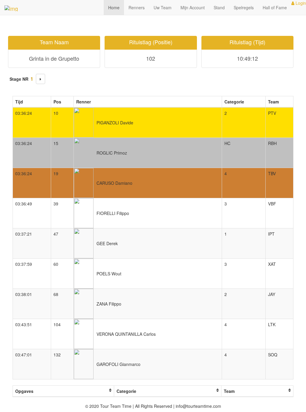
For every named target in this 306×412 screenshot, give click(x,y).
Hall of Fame (275, 7)
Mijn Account (192, 7)
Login (300, 3)
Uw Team (163, 7)
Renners (136, 7)
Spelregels (244, 7)
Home (114, 7)
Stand (219, 7)
